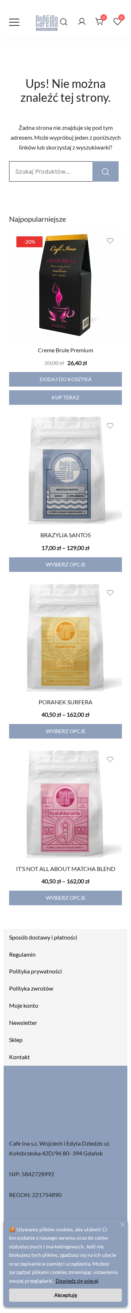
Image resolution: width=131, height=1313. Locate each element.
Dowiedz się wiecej (77, 1281)
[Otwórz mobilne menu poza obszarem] (14, 22)
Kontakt (19, 1056)
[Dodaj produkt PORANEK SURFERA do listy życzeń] (110, 592)
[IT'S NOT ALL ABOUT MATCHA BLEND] (65, 804)
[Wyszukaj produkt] (105, 171)
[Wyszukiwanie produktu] (63, 22)
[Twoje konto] (82, 22)
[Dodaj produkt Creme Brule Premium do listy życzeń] (110, 241)
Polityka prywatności (35, 971)
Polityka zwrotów (31, 988)
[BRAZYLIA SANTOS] (65, 470)
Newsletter (23, 1022)
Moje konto (23, 1005)
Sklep (16, 1039)
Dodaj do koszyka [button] (66, 379)
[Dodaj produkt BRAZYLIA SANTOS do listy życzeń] (110, 425)
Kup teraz (65, 397)
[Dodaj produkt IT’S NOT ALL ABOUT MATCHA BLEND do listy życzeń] (110, 759)
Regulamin (22, 954)
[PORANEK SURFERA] (65, 637)
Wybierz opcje (66, 564)
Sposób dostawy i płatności (43, 937)
